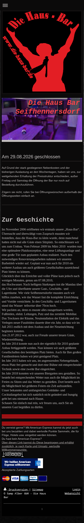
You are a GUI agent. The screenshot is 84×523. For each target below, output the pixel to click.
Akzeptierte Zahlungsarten (18, 469)
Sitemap (37, 489)
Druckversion (18, 489)
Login (76, 489)
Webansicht (72, 493)
